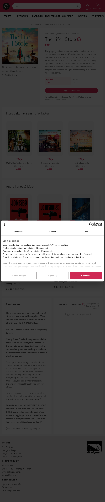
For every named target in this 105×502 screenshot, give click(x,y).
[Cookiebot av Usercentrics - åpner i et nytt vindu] (91, 224)
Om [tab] (86, 232)
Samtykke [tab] (18, 232)
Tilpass (51, 276)
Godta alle (86, 276)
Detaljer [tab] (52, 232)
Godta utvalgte (19, 276)
